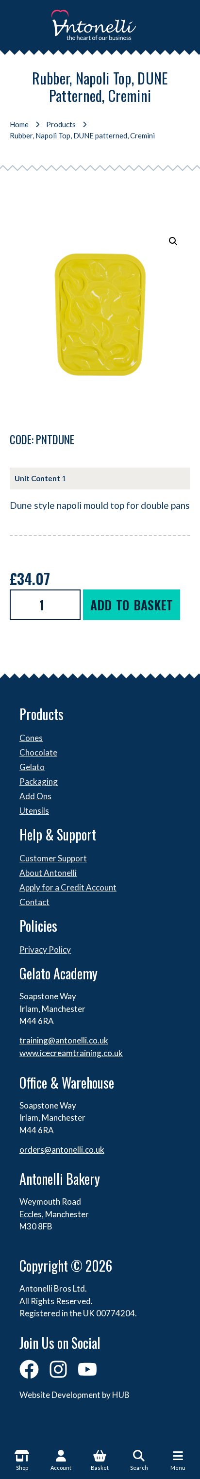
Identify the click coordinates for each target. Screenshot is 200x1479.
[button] (173, 241)
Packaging (38, 781)
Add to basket (131, 604)
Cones (31, 738)
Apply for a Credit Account (68, 887)
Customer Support (53, 858)
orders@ (35, 1149)
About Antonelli (48, 873)
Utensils (34, 811)
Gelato (32, 767)
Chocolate (38, 752)
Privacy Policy (45, 949)
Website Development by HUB (74, 1395)
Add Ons (35, 796)
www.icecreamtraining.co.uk (71, 1053)
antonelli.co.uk (77, 1149)
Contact (34, 902)
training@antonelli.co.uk (63, 1040)
